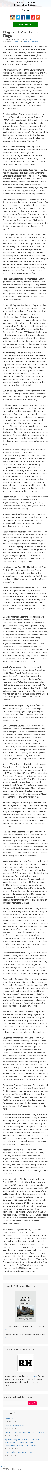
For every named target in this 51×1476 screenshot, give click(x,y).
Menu (26, 10)
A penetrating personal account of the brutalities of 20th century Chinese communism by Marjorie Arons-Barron (22, 1442)
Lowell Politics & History (25, 5)
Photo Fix (9, 1418)
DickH (30, 39)
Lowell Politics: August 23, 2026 (19, 1452)
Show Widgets (25, 24)
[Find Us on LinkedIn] (28, 17)
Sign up (34, 1376)
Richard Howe (25, 2)
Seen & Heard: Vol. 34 (14, 1425)
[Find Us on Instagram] (12, 17)
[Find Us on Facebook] (23, 17)
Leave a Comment (31, 42)
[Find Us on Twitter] (18, 17)
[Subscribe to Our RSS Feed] (38, 17)
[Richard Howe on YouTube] (33, 17)
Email (3, 1466)
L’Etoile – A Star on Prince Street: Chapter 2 (24, 1432)
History (15, 42)
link (6, 1329)
